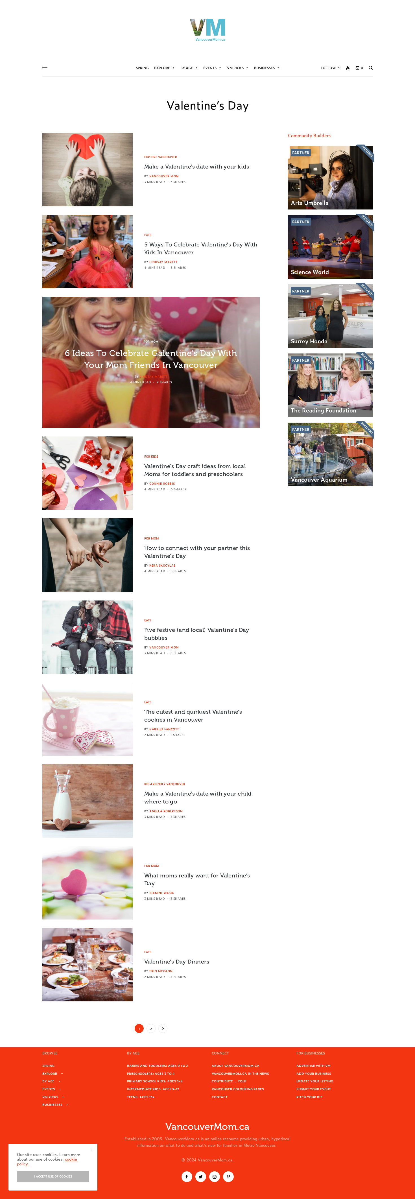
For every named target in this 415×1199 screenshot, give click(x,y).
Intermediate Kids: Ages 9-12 (153, 1089)
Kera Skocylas (162, 565)
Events (210, 67)
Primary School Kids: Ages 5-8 (155, 1081)
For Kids (151, 456)
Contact (220, 1097)
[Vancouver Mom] (207, 29)
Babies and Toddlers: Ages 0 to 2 (157, 1065)
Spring (142, 67)
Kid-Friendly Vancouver (164, 784)
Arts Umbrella (310, 202)
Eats (147, 235)
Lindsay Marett (163, 262)
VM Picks (235, 67)
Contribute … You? (229, 1081)
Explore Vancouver (160, 157)
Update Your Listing (314, 1081)
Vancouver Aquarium (319, 479)
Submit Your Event (313, 1089)
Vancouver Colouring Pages (238, 1089)
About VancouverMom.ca (235, 1065)
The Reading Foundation (323, 410)
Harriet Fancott (164, 729)
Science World (310, 271)
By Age (186, 67)
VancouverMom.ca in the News (240, 1073)
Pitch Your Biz (309, 1097)
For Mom (151, 341)
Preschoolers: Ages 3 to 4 (150, 1073)
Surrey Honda (309, 341)
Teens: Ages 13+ (140, 1097)
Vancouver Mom (164, 176)
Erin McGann (160, 971)
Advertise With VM (313, 1065)
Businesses (264, 67)
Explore (162, 67)
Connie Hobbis (162, 483)
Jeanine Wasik (161, 893)
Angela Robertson (165, 811)
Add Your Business (313, 1073)
